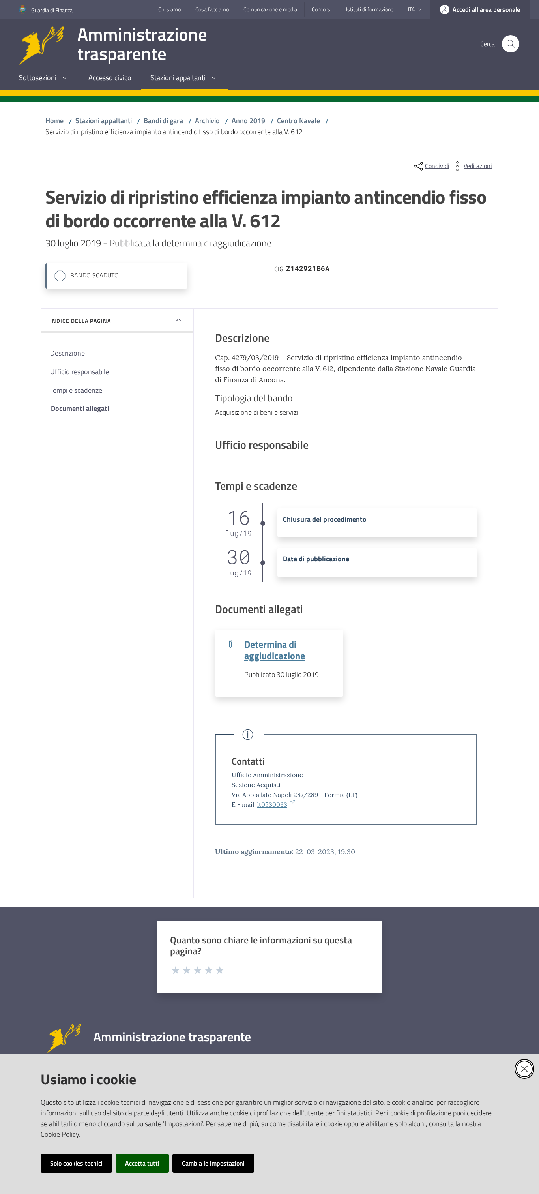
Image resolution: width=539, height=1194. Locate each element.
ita (411, 9)
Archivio (207, 120)
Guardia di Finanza (52, 10)
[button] (510, 43)
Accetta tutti (142, 1163)
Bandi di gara (163, 120)
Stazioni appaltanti (103, 120)
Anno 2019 (248, 120)
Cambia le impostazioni (213, 1163)
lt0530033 (272, 804)
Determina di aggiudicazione (274, 650)
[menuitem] (44, 78)
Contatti (248, 761)
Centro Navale (298, 120)
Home (54, 120)
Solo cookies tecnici (76, 1163)
